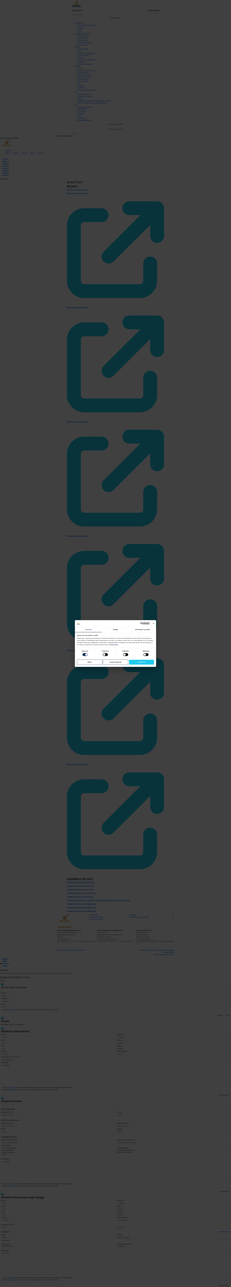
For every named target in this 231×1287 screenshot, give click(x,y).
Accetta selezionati (115, 662)
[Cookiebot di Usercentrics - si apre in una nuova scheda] (142, 623)
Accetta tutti (141, 662)
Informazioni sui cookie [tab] (142, 629)
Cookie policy (113, 644)
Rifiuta (90, 662)
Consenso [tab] (88, 629)
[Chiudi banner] (153, 623)
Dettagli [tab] (115, 629)
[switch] (105, 654)
